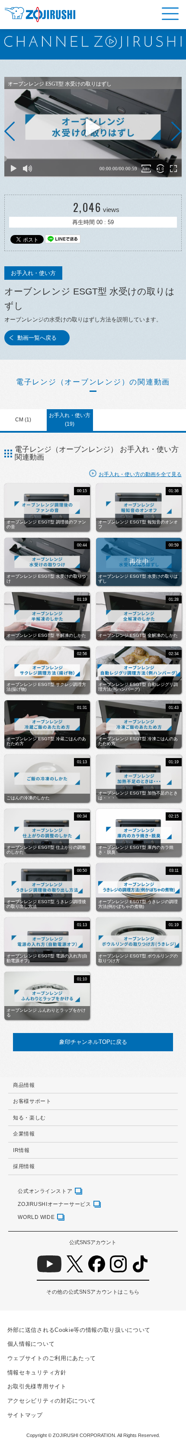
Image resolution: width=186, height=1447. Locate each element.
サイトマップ (25, 1415)
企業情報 (24, 1133)
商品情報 (24, 1085)
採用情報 (24, 1166)
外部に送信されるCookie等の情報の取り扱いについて (79, 1330)
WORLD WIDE (36, 1217)
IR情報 (21, 1150)
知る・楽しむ (29, 1117)
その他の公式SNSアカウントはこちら (92, 1292)
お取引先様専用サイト (37, 1386)
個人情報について (31, 1344)
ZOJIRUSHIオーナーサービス (54, 1204)
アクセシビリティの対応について (51, 1400)
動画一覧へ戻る (37, 337)
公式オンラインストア (45, 1191)
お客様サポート (32, 1101)
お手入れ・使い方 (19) (69, 419)
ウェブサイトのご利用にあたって (51, 1358)
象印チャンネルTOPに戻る (93, 1042)
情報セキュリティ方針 (37, 1372)
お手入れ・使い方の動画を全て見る (140, 474)
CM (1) (23, 420)
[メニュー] (170, 13)
